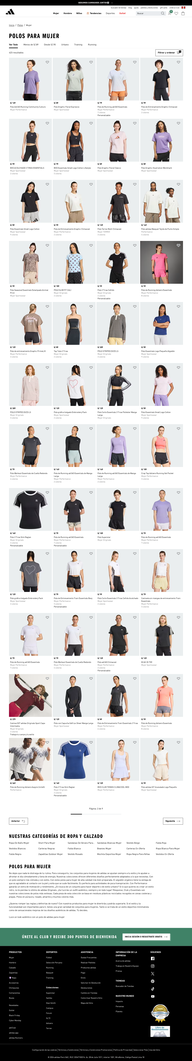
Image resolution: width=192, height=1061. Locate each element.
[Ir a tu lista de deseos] (176, 13)
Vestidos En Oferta (165, 854)
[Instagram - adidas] (166, 966)
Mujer (56, 13)
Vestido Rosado (75, 854)
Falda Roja (161, 843)
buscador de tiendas (118, 8)
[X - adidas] (166, 974)
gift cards (163, 8)
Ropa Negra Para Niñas (138, 854)
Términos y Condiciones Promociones (96, 1050)
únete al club (174, 8)
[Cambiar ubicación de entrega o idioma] (183, 8)
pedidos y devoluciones (149, 8)
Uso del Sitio (154, 1050)
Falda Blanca (74, 849)
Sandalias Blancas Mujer (109, 843)
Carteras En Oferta (136, 849)
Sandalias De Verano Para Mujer (80, 843)
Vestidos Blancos (17, 849)
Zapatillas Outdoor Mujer (50, 854)
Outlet (122, 13)
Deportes (110, 13)
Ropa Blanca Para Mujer (168, 849)
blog (130, 8)
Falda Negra (15, 854)
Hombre (68, 13)
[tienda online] (10, 12)
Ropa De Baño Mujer (19, 843)
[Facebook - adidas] (166, 959)
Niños (79, 13)
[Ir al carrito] (183, 13)
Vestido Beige (133, 843)
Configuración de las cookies (44, 1050)
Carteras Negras (46, 849)
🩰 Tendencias (94, 13)
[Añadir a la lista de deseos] (47, 62)
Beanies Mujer (104, 849)
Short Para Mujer (46, 843)
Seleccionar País (141, 1050)
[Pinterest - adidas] (166, 981)
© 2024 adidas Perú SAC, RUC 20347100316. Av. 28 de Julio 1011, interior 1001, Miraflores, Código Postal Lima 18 (96, 1057)
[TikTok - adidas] (166, 989)
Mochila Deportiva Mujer (109, 854)
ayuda (136, 8)
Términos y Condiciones (68, 1050)
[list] (96, 45)
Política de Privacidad (122, 1050)
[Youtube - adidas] (166, 997)
